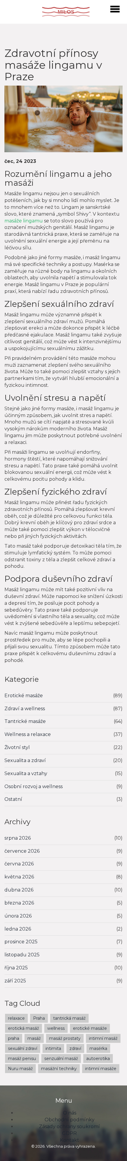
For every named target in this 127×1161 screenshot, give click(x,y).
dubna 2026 (18, 890)
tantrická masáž (69, 1018)
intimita (53, 1048)
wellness (56, 1028)
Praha (39, 1018)
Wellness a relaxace (27, 734)
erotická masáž (23, 1028)
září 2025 (15, 981)
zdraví (75, 1048)
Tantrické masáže (25, 721)
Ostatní (13, 799)
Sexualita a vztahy (25, 773)
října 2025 (16, 968)
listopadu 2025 (22, 955)
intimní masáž (103, 1038)
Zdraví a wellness (24, 708)
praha (13, 1038)
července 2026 (22, 851)
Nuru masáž (20, 1068)
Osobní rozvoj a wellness (33, 786)
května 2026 (19, 877)
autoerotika (98, 1058)
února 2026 (18, 916)
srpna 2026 (17, 838)
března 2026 (19, 903)
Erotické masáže (23, 695)
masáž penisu (22, 1058)
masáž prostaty (65, 1038)
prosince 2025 (21, 941)
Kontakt (69, 1140)
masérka (98, 1048)
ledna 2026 (17, 929)
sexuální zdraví (22, 1048)
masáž (34, 1038)
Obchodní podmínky (70, 1119)
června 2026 (19, 864)
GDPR (69, 1133)
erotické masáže (90, 1028)
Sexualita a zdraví (25, 760)
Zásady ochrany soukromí (69, 1126)
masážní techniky (59, 1068)
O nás (69, 1113)
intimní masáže (100, 1068)
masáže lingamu (23, 221)
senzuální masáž (61, 1058)
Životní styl (17, 747)
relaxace (16, 1018)
